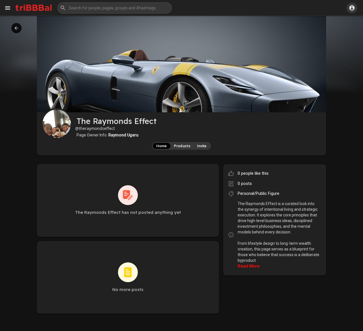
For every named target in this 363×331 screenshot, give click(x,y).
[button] (114, 8)
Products (182, 146)
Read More (249, 266)
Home (161, 146)
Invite (202, 146)
